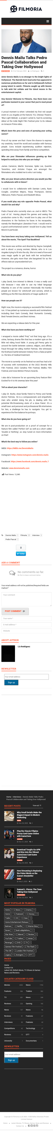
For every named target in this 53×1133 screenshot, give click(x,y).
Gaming (19, 839)
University (8, 1041)
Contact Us (8, 968)
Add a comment (10, 563)
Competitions (9, 1028)
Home (8, 797)
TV (5, 997)
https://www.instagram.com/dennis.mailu (29, 455)
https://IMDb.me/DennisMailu (20, 448)
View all (36, 805)
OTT (27, 1034)
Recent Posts (12, 806)
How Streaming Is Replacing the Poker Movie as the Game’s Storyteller (29, 873)
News (19, 820)
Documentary (31, 1041)
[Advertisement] (26, 503)
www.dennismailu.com (19, 468)
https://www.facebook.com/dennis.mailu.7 (30, 461)
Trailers (29, 991)
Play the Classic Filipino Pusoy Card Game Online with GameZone (28, 833)
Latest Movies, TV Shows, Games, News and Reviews (30, 1123)
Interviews (5, 71)
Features (7, 991)
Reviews (7, 1003)
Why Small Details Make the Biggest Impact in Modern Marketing (29, 815)
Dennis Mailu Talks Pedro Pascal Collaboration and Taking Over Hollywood (24, 62)
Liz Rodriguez (34, 71)
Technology (30, 1028)
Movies (7, 985)
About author (10, 640)
